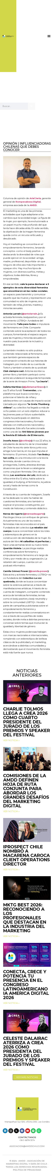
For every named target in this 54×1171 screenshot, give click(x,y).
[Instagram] (10, 1130)
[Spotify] (33, 1130)
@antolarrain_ (30, 313)
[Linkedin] (5, 1130)
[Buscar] (31, 106)
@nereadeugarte (34, 513)
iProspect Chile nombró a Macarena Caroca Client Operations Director (26, 855)
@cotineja (25, 440)
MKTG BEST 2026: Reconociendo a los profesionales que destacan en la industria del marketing (24, 917)
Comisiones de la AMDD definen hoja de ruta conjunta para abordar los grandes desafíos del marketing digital (26, 791)
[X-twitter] (16, 1130)
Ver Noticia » (11, 740)
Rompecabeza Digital (28, 201)
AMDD (33, 205)
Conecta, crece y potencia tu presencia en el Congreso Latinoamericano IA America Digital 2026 (26, 984)
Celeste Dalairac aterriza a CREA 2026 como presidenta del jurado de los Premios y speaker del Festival (26, 1051)
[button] (49, 36)
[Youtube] (27, 1130)
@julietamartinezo (33, 386)
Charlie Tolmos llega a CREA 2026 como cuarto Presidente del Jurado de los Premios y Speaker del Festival (26, 721)
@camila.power (39, 571)
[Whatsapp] (38, 1130)
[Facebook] (22, 1130)
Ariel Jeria (35, 198)
